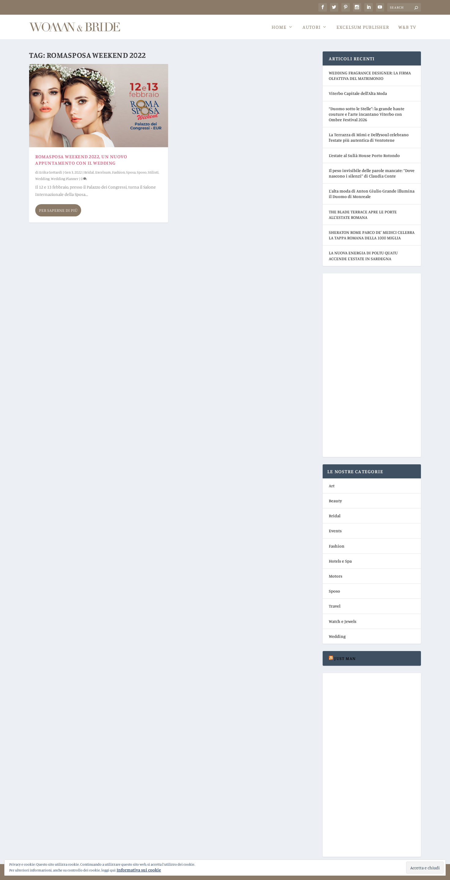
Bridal (89, 172)
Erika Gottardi (50, 172)
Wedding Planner (64, 178)
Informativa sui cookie (139, 869)
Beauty (335, 500)
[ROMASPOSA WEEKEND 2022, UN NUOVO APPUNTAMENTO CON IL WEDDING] (98, 105)
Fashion (118, 172)
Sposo (142, 172)
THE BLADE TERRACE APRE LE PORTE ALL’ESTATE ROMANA (363, 214)
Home (279, 27)
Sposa (131, 172)
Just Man (345, 658)
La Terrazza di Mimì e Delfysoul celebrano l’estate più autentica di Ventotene (369, 137)
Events (335, 530)
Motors (335, 576)
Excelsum (103, 172)
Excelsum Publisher (362, 27)
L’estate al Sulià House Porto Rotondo (364, 155)
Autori (311, 27)
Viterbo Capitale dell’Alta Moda (358, 93)
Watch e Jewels (342, 621)
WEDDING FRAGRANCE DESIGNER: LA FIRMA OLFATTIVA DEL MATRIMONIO (370, 75)
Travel (334, 606)
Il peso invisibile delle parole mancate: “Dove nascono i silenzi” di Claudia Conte (371, 173)
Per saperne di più (58, 210)
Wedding (42, 178)
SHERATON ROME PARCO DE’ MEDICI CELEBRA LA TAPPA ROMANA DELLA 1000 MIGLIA (371, 235)
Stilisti (153, 172)
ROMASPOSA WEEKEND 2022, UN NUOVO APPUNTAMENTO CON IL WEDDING (81, 159)
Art (332, 485)
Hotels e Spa (340, 561)
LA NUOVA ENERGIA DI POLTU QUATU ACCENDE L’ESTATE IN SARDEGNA (363, 255)
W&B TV (407, 27)
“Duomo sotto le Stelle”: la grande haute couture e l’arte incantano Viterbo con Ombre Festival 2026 (366, 114)
